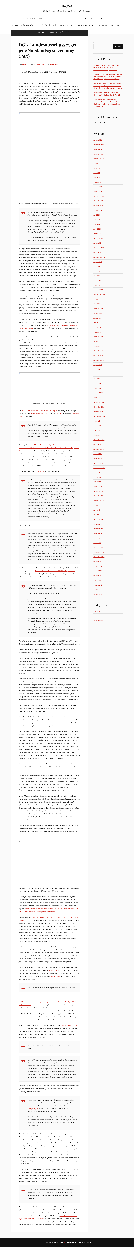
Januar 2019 (97, 397)
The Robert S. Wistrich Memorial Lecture (58, 25)
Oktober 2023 (98, 252)
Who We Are (21, 19)
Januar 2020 (97, 341)
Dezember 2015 (98, 491)
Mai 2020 (96, 323)
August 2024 (97, 210)
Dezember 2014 (98, 529)
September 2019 (99, 360)
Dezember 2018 (98, 402)
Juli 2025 (96, 168)
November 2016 (98, 458)
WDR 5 (59, 413)
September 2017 (99, 449)
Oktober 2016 (98, 463)
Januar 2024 (97, 243)
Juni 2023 (96, 271)
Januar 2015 (97, 524)
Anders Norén (86, 1242)
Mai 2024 (96, 224)
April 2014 (97, 543)
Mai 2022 (96, 304)
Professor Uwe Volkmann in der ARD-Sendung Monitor (55, 570)
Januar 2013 (97, 571)
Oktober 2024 (98, 205)
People (67, 31)
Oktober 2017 (98, 444)
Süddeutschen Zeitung (39, 413)
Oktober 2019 (98, 355)
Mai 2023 (96, 276)
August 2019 (97, 365)
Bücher (95, 616)
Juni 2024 (96, 219)
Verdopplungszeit (33, 1108)
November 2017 (98, 440)
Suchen (96, 43)
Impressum (115, 25)
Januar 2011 (97, 594)
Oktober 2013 (98, 561)
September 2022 (99, 294)
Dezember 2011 (98, 585)
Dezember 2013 (98, 552)
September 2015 (99, 501)
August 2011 (97, 589)
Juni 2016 (96, 472)
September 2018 (99, 416)
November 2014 (98, 533)
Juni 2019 (96, 374)
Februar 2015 (98, 519)
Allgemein (54, 64)
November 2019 (98, 351)
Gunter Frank (39, 471)
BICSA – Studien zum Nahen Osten (26, 25)
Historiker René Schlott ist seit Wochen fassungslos (40, 410)
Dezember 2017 (98, 435)
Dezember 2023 (98, 248)
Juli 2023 (96, 266)
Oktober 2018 (98, 411)
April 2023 (97, 280)
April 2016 (97, 477)
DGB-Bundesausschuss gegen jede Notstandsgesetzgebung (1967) (48, 50)
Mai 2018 (96, 421)
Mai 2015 (96, 515)
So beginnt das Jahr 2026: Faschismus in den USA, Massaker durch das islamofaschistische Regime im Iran (106, 67)
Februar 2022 (98, 308)
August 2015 (97, 505)
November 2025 (98, 149)
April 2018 (97, 426)
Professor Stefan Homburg (70, 1025)
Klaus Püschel (56, 976)
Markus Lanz (52, 970)
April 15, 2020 (39, 64)
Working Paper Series (85, 25)
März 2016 (97, 482)
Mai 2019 (96, 379)
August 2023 (97, 262)
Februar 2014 (98, 547)
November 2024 (98, 201)
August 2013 (97, 566)
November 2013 (98, 557)
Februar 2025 (98, 187)
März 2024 (97, 234)
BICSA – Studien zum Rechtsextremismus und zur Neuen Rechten (92, 19)
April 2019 (97, 383)
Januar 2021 (97, 313)
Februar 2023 (98, 290)
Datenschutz (103, 25)
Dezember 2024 (98, 196)
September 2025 (99, 159)
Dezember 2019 (98, 346)
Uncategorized (98, 620)
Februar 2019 (98, 393)
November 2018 (98, 407)
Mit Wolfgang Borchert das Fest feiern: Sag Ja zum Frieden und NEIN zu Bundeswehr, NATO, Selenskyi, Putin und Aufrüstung (107, 76)
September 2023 (99, 257)
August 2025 (97, 163)
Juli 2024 (96, 215)
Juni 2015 (96, 510)
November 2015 (98, 496)
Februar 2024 (98, 238)
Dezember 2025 (98, 144)
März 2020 (97, 332)
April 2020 (97, 327)
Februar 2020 (98, 337)
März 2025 (97, 182)
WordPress (59, 1242)
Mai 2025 (96, 177)
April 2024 (97, 229)
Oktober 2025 (98, 154)
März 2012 (97, 580)
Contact (32, 19)
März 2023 (97, 285)
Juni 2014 (96, 538)
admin (24, 64)
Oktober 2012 (98, 575)
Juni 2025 (96, 173)
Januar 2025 (97, 191)
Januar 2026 (97, 140)
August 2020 (97, 318)
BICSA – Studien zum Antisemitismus (51, 19)
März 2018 (97, 430)
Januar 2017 (97, 454)
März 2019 (97, 388)
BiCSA (67, 5)
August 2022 (97, 299)
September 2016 (99, 468)
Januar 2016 (97, 486)
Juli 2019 (96, 369)
